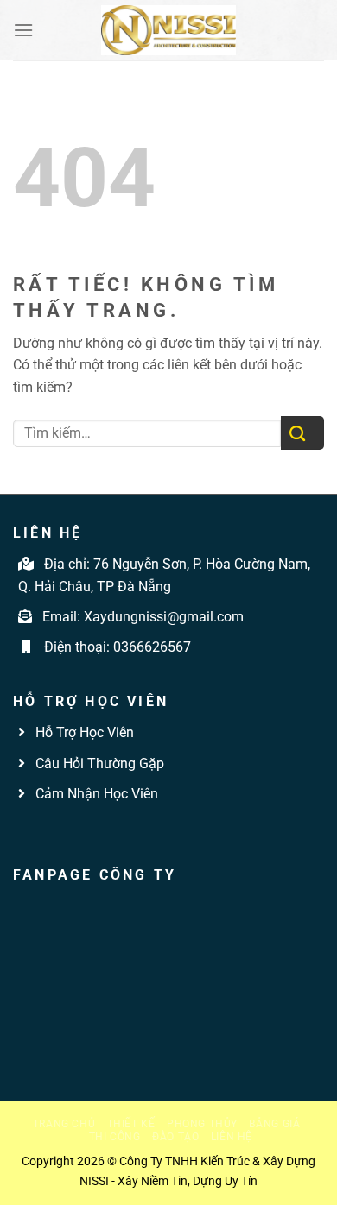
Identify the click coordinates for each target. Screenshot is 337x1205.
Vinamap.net (52, 833)
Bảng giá (274, 1124)
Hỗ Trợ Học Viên (84, 732)
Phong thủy (202, 1124)
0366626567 (152, 647)
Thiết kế (131, 1124)
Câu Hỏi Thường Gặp (98, 763)
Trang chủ (64, 1124)
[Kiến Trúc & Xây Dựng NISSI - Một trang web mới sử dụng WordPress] (168, 30)
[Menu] (23, 30)
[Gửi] (302, 433)
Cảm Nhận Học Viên (95, 793)
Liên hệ (231, 1137)
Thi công (115, 1137)
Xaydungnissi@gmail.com (164, 617)
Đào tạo (175, 1137)
